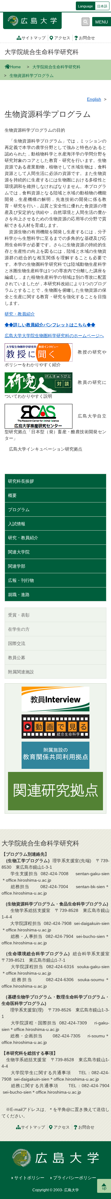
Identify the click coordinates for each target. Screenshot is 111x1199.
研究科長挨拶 (21, 481)
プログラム (19, 509)
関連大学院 (19, 551)
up (104, 1188)
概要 (12, 495)
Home (15, 67)
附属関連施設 (21, 671)
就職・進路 (19, 594)
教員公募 (16, 657)
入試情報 (16, 523)
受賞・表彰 (19, 614)
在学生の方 (19, 629)
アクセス (62, 38)
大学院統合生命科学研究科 (42, 52)
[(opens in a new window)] (38, 352)
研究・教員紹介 (20, 313)
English (94, 99)
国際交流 (16, 643)
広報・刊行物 (21, 580)
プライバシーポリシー (74, 1177)
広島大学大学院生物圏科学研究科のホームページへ (54, 335)
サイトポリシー (29, 1177)
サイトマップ (34, 38)
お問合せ (87, 38)
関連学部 (16, 566)
